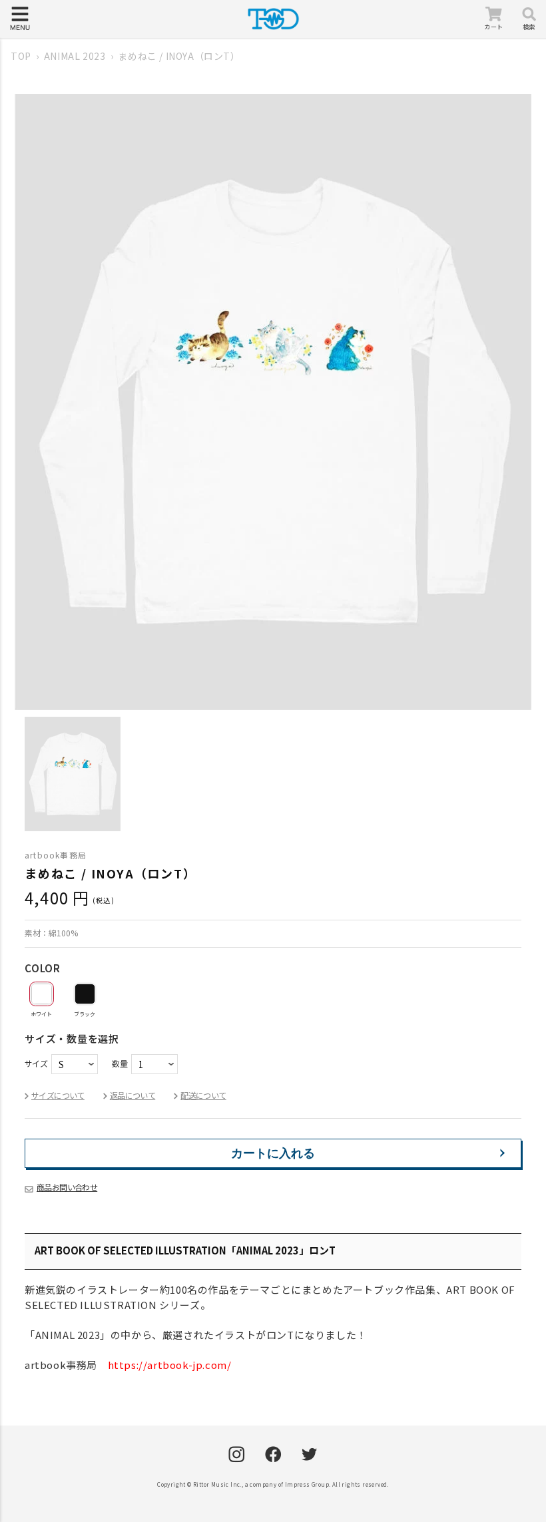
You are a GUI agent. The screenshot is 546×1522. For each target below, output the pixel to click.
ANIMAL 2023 (75, 56)
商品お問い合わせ (67, 1187)
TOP (21, 56)
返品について (132, 1095)
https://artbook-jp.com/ (170, 1365)
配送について (203, 1095)
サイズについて (58, 1095)
